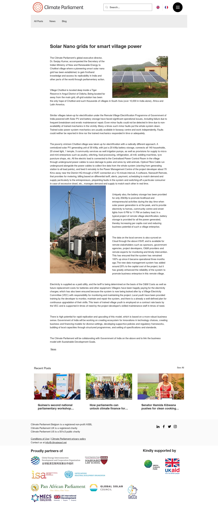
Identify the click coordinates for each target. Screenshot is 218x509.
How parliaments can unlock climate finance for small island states (107, 406)
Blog (64, 21)
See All (180, 367)
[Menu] (178, 7)
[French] (166, 7)
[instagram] (175, 426)
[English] (158, 7)
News (52, 21)
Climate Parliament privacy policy (68, 438)
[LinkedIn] (158, 426)
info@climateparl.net (56, 442)
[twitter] (169, 426)
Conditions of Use (40, 438)
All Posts (38, 21)
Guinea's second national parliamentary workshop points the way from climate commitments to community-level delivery (57, 406)
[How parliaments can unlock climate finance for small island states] (109, 386)
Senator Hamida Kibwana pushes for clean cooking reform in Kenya (158, 406)
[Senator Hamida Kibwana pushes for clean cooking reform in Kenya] (161, 386)
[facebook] (164, 426)
